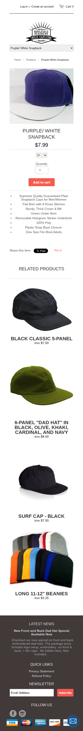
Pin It (58, 250)
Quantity (41, 164)
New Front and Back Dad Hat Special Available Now (41, 632)
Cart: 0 (70, 6)
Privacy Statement (41, 671)
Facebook (13, 713)
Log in (24, 6)
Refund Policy (41, 676)
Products (31, 59)
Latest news (41, 624)
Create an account (42, 6)
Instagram (22, 713)
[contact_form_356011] (73, 721)
